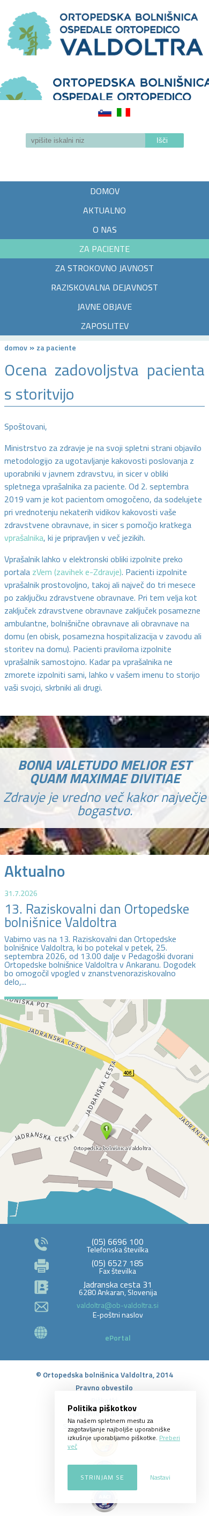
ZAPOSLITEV (105, 325)
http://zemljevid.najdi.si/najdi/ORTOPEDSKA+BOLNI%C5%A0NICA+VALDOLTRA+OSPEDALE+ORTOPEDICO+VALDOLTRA (104, 1111)
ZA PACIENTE (104, 248)
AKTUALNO (104, 210)
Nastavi (160, 1477)
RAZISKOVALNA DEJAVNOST (104, 287)
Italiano (123, 112)
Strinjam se (102, 1477)
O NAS (105, 229)
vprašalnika (23, 537)
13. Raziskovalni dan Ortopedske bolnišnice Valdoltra (96, 915)
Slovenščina (104, 112)
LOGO (104, 84)
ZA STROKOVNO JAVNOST (104, 268)
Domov (15, 347)
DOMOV (105, 191)
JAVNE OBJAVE (104, 306)
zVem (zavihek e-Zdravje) (77, 571)
